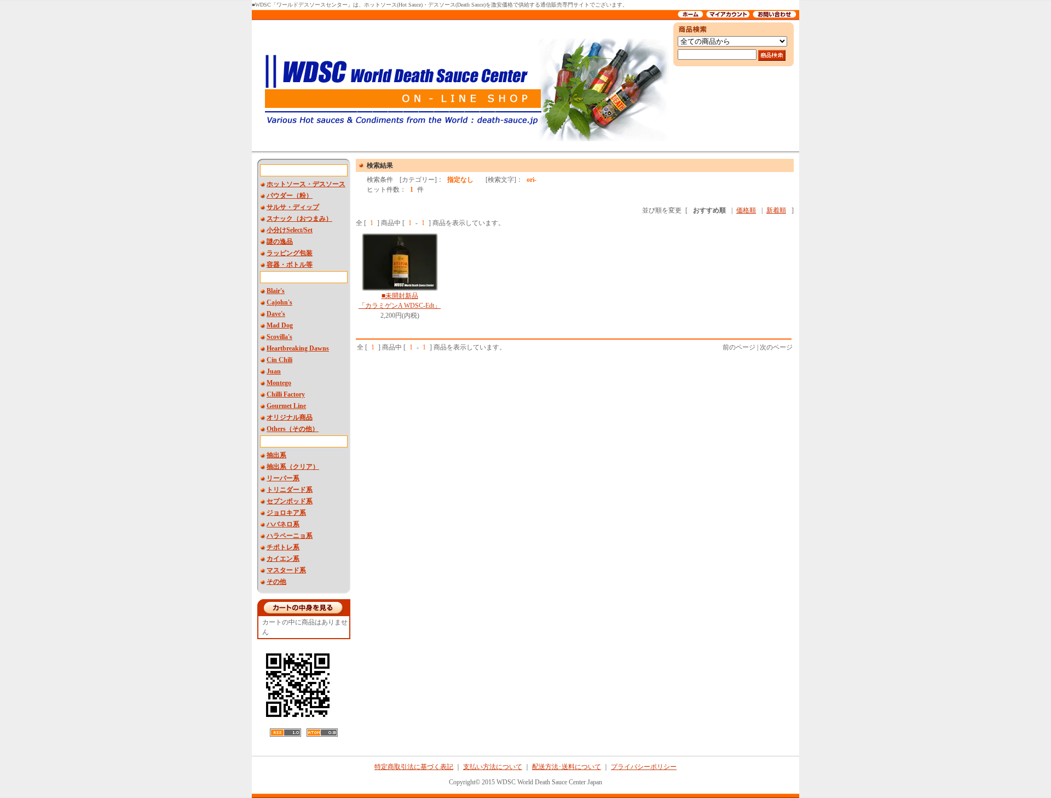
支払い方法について (492, 767)
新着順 (776, 210)
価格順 (746, 210)
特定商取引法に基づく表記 (413, 767)
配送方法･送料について (566, 767)
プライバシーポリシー (644, 767)
